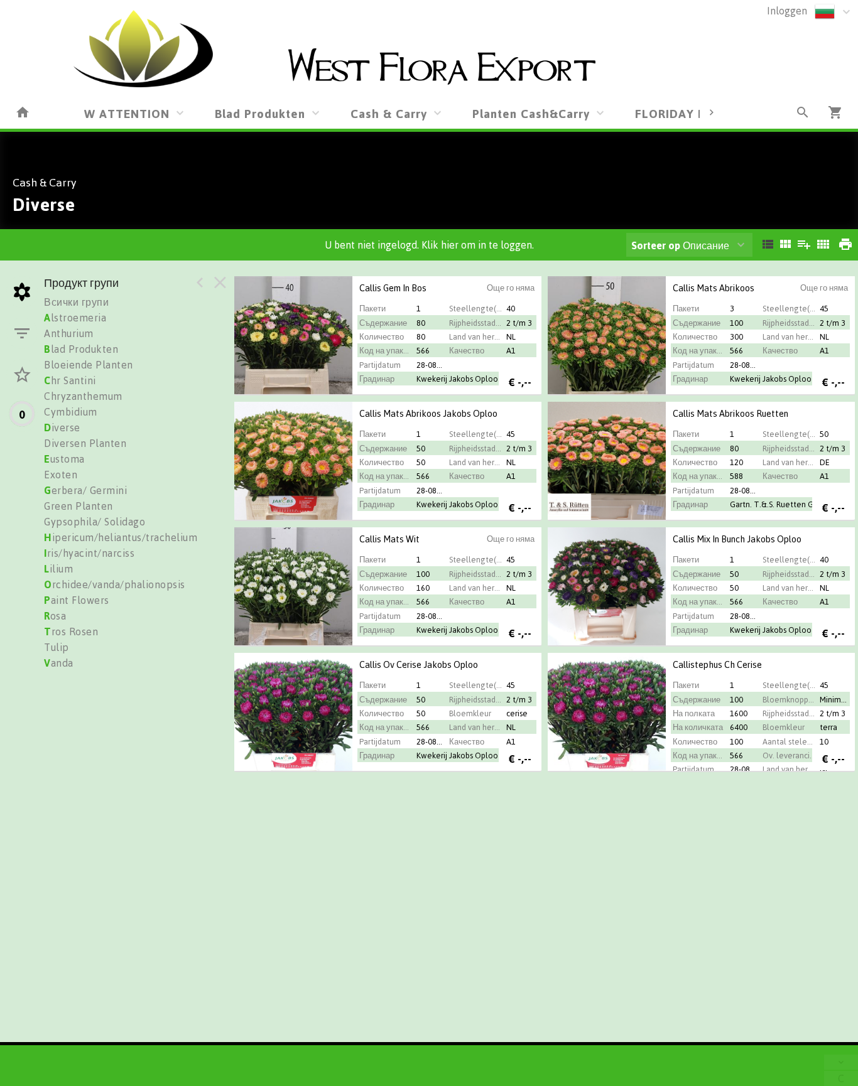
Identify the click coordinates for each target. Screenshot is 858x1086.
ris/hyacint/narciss (89, 553)
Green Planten (78, 506)
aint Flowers (76, 600)
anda (58, 663)
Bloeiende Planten (88, 364)
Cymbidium (70, 412)
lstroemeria (75, 317)
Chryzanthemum (83, 396)
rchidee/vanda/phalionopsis (114, 584)
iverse (62, 427)
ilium (58, 568)
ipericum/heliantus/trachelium (120, 537)
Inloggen (787, 10)
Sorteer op (655, 245)
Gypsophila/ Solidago (94, 521)
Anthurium (69, 333)
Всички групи (76, 302)
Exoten (60, 474)
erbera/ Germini (85, 490)
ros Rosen (71, 631)
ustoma (64, 459)
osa (55, 616)
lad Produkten (81, 349)
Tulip (56, 647)
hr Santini (70, 380)
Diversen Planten (85, 443)
